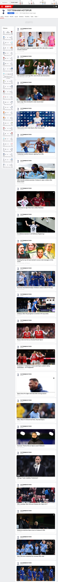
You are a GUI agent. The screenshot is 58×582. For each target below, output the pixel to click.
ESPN (8, 6)
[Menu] (2, 6)
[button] (53, 6)
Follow (10, 13)
